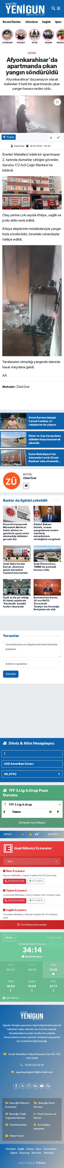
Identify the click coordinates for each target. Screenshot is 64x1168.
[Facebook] (16, 1086)
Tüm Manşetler (18, 1124)
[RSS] (48, 1086)
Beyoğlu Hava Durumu (44, 1105)
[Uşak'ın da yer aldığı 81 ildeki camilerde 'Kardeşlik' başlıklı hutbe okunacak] (17, 587)
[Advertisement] (32, 712)
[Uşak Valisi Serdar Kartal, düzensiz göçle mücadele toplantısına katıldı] (17, 553)
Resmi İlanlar (12, 22)
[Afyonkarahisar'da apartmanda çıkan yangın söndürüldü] (32, 114)
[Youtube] (42, 1086)
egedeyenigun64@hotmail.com (34, 1072)
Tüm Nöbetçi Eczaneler (34, 925)
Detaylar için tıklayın (32, 822)
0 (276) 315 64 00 (16, 901)
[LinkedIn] (35, 1086)
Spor (58, 22)
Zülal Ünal (19, 146)
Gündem (31, 22)
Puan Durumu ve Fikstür (45, 1116)
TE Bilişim (41, 1163)
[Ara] (53, 8)
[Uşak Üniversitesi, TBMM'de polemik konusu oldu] (47, 553)
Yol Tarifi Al (37, 881)
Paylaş (10, 137)
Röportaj (24, 1153)
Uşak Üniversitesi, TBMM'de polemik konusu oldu (45, 567)
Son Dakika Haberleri (42, 1126)
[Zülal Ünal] (11, 480)
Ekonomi (36, 1153)
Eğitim (13, 1153)
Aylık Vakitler (12, 998)
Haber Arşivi (17, 1135)
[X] (22, 1086)
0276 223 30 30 (34, 1065)
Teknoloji (48, 1153)
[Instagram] (29, 1086)
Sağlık (46, 22)
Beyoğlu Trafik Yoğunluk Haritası (15, 1116)
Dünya (30, 1149)
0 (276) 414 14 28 (16, 881)
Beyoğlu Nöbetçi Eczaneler (17, 1105)
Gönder (11, 674)
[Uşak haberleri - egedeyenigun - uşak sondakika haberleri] (25, 9)
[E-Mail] (26, 486)
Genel (32, 53)
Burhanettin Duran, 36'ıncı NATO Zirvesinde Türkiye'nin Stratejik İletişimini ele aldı (46, 603)
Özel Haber (50, 1149)
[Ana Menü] (58, 8)
